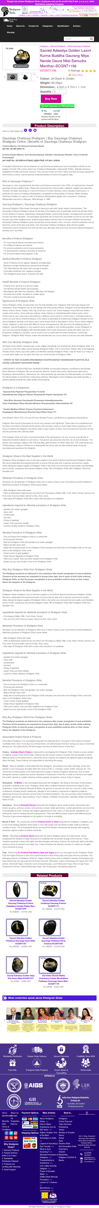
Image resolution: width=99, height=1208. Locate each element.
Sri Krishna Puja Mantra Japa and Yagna (36, 852)
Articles (76, 25)
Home (9, 25)
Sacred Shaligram (58, 46)
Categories (47, 25)
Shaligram (44, 46)
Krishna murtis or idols (48, 821)
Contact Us (33, 25)
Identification (63, 25)
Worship (11, 32)
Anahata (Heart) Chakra (21, 752)
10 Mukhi (18, 782)
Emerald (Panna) (28, 805)
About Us (20, 25)
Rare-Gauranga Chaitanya (79, 46)
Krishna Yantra (28, 835)
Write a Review (77, 75)
